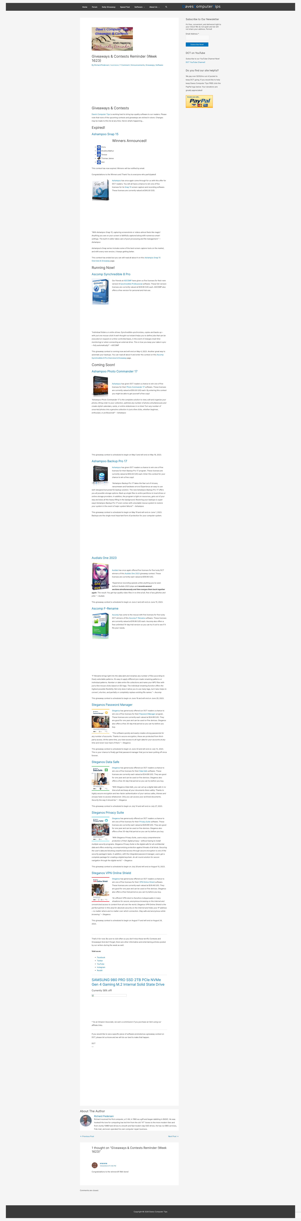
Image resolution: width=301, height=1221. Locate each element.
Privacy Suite (144, 822)
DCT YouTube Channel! (195, 62)
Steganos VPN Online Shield (111, 873)
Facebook (101, 957)
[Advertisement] (129, 86)
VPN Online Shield (147, 882)
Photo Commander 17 (136, 387)
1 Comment (124, 65)
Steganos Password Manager (112, 704)
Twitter (100, 961)
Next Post (173, 1136)
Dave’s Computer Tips (101, 114)
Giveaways (150, 65)
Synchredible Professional (131, 284)
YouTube (100, 964)
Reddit (99, 970)
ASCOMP (128, 280)
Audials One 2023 (104, 558)
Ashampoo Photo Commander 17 (114, 371)
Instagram (101, 967)
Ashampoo (116, 180)
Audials (115, 570)
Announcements (138, 65)
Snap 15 (128, 187)
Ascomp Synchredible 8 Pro (111, 274)
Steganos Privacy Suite (108, 812)
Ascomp (115, 615)
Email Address (192, 34)
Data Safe (143, 771)
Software (159, 65)
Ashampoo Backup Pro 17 (109, 461)
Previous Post (87, 1136)
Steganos (116, 710)
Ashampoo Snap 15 (105, 134)
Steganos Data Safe (105, 762)
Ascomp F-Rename (105, 608)
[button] (166, 7)
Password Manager (147, 714)
